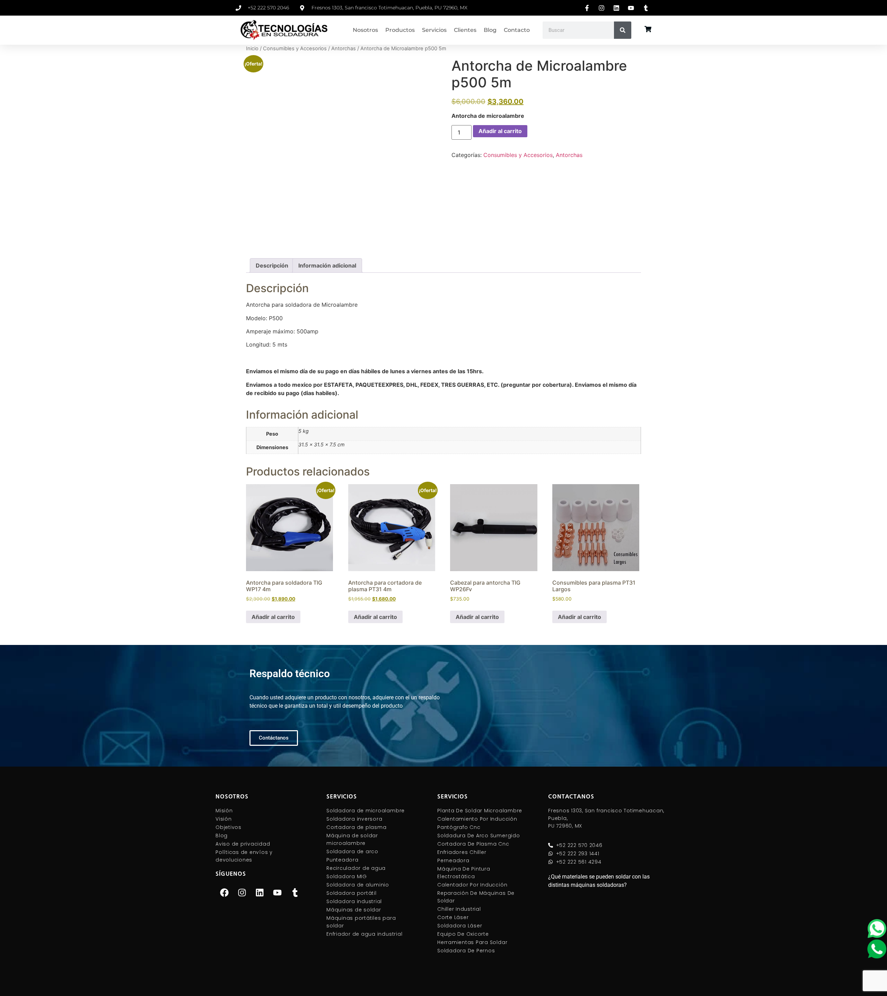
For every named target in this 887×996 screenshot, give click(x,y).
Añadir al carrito (500, 131)
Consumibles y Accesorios (295, 48)
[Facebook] (224, 892)
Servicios (434, 30)
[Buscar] (622, 30)
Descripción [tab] (272, 265)
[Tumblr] (295, 892)
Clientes (465, 30)
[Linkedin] (259, 892)
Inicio (252, 48)
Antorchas (343, 48)
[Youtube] (277, 892)
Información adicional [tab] (327, 265)
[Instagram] (242, 892)
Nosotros (365, 30)
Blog (490, 30)
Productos (400, 30)
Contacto (517, 30)
